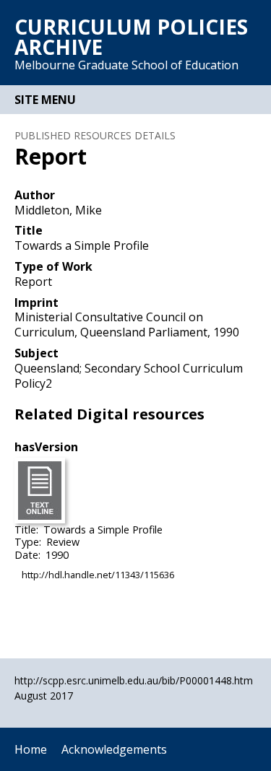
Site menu (45, 100)
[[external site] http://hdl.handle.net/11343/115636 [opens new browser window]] (39, 490)
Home (30, 749)
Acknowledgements (114, 749)
